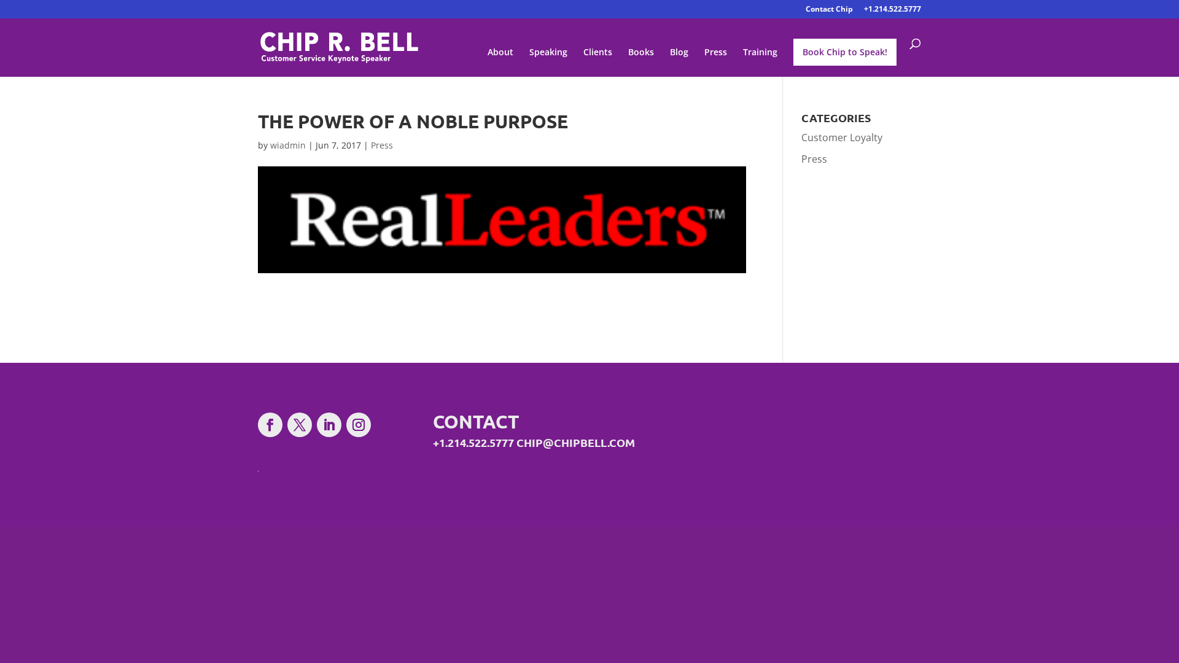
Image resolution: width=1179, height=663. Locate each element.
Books (641, 53)
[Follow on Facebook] (270, 425)
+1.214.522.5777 (892, 10)
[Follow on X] (299, 425)
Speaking (548, 53)
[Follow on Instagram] (358, 425)
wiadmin (288, 145)
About (500, 53)
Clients (597, 53)
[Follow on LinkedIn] (329, 425)
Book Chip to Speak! (845, 52)
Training (760, 53)
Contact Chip (829, 10)
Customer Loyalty (841, 137)
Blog (679, 53)
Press (715, 53)
